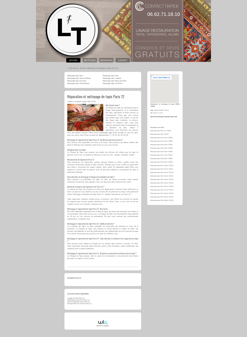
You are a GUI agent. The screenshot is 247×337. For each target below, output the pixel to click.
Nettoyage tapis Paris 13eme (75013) (161, 176)
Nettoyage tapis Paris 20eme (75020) (161, 200)
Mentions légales (102, 326)
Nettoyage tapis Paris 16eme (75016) (161, 186)
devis (69, 145)
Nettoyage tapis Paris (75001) (159, 134)
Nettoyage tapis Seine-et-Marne (79, 78)
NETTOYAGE (90, 60)
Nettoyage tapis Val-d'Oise (112, 83)
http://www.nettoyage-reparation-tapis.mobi (163, 116)
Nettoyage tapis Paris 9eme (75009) (161, 162)
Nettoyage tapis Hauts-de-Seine (114, 81)
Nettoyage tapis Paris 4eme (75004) (161, 144)
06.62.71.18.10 (163, 14)
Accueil (83, 68)
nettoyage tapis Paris (108, 133)
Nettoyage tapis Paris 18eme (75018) (161, 193)
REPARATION (106, 60)
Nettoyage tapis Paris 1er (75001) (160, 130)
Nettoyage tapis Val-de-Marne (78, 83)
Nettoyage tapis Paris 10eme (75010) (161, 165)
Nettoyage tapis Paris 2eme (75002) (161, 137)
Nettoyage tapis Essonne (76, 81)
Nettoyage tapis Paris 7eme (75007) (161, 155)
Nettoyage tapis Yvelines (112, 78)
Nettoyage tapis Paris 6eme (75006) (161, 151)
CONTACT (122, 60)
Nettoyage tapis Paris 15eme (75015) (161, 183)
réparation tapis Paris (125, 167)
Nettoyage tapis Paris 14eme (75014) (161, 179)
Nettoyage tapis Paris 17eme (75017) (161, 190)
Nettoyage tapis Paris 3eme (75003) (161, 141)
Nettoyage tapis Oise (75, 76)
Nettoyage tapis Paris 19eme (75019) (161, 197)
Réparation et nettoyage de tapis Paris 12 (95, 96)
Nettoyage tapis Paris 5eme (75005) (161, 148)
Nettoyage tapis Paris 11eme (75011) (161, 169)
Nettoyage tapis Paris (111, 76)
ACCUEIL (73, 60)
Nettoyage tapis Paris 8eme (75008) (161, 158)
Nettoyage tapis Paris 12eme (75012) (161, 172)
